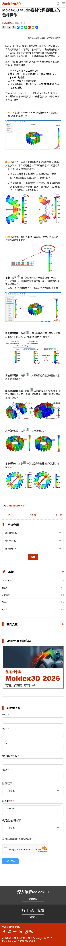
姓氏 (4, 715)
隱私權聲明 (10, 938)
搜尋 (33, 557)
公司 (4, 742)
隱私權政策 (26, 839)
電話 (4, 769)
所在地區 (7, 801)
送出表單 (10, 861)
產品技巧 (8, 23)
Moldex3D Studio (17, 505)
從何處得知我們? (11, 820)
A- (4, 27)
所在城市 (7, 783)
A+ (14, 27)
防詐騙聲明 (24, 938)
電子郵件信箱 (9, 756)
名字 (4, 728)
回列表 (33, 515)
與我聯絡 (33, 899)
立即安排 (33, 917)
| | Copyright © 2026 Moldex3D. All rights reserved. (27, 939)
